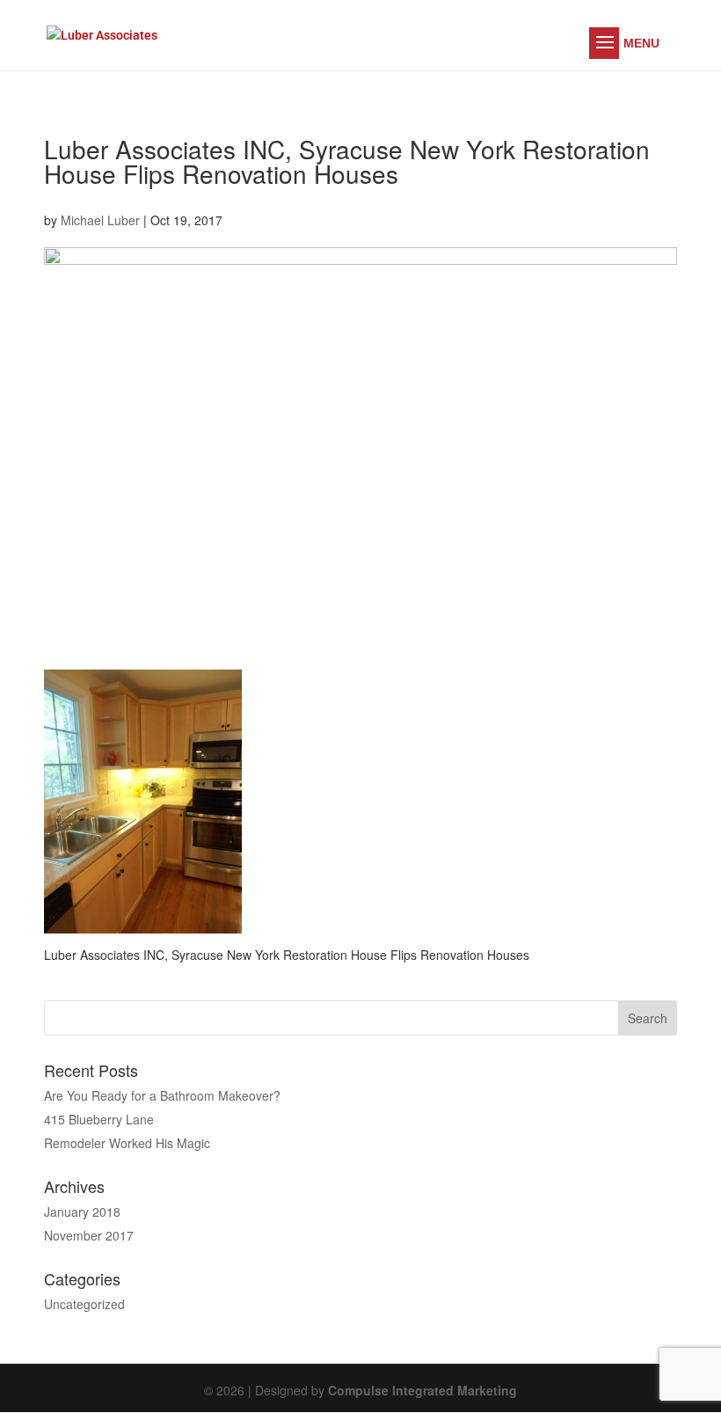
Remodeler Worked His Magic (127, 1143)
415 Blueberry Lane (99, 1119)
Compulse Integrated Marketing (422, 1390)
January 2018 (82, 1211)
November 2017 (89, 1235)
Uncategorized (84, 1304)
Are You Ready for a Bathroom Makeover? (162, 1095)
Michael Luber (100, 220)
